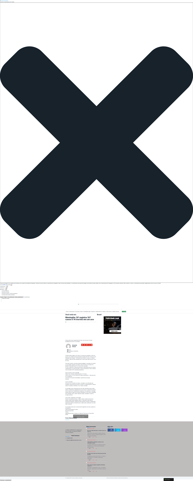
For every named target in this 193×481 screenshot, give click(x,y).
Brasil (81, 311)
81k (111, 430)
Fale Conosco (109, 311)
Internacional (71, 311)
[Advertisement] (112, 342)
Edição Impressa (116, 311)
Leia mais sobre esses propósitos (8, 294)
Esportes (93, 311)
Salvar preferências (19, 297)
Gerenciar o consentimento (5, 480)
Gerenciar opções (5, 290)
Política (103, 311)
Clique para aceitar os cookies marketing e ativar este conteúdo (81, 416)
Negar (5, 297)
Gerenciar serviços (5, 292)
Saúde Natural (98, 311)
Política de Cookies (5, 298)
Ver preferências (11, 297)
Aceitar (1, 297)
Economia (77, 311)
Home (67, 311)
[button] (96, 143)
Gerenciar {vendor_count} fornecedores (9, 293)
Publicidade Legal (87, 311)
